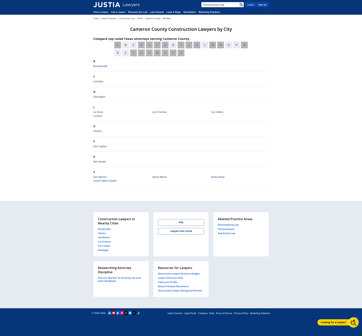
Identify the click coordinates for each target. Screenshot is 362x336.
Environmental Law (228, 224)
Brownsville (100, 66)
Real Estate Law (226, 233)
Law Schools (157, 12)
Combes (98, 81)
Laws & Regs (174, 12)
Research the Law (137, 12)
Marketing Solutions (209, 12)
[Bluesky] (130, 313)
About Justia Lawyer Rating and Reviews (180, 290)
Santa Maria (159, 177)
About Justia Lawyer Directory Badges (179, 273)
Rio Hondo (99, 161)
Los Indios (217, 112)
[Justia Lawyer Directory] (106, 4)
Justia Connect (174, 313)
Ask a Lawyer (118, 12)
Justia (96, 18)
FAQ (181, 222)
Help (211, 313)
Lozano (97, 115)
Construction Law (127, 18)
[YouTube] (113, 313)
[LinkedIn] (109, 313)
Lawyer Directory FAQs (170, 277)
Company (203, 313)
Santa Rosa (217, 177)
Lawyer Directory (108, 18)
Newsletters (189, 12)
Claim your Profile (167, 282)
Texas (140, 18)
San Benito (99, 177)
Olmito (97, 131)
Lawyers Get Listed (181, 231)
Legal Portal (190, 313)
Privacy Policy (241, 313)
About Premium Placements (173, 286)
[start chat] (353, 322)
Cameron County (152, 18)
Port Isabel (100, 146)
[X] (134, 313)
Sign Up (262, 5)
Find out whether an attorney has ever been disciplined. (119, 279)
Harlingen (99, 96)
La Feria (98, 112)
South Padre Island (104, 180)
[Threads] (126, 313)
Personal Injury (226, 229)
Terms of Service (224, 313)
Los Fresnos (159, 112)
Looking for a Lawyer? (333, 322)
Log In (251, 5)
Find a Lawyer (100, 12)
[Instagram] (122, 313)
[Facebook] (117, 313)
